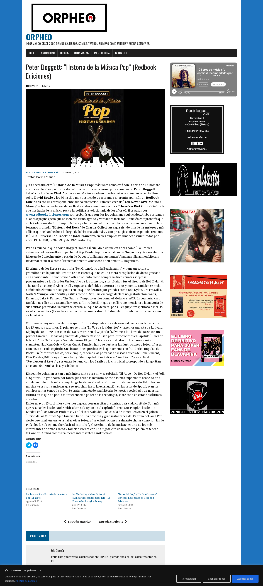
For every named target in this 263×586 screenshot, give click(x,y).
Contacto (121, 53)
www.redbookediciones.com (47, 214)
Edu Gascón (52, 172)
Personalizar (189, 578)
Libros (46, 86)
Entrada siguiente (111, 521)
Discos (64, 53)
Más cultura (102, 53)
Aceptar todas (245, 578)
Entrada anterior (79, 521)
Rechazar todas (216, 578)
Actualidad (48, 53)
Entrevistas (81, 53)
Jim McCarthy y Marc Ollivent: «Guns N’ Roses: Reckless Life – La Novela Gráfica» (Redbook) (91, 497)
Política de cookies (26, 580)
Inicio (32, 53)
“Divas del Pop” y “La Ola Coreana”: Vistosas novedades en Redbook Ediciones (138, 497)
